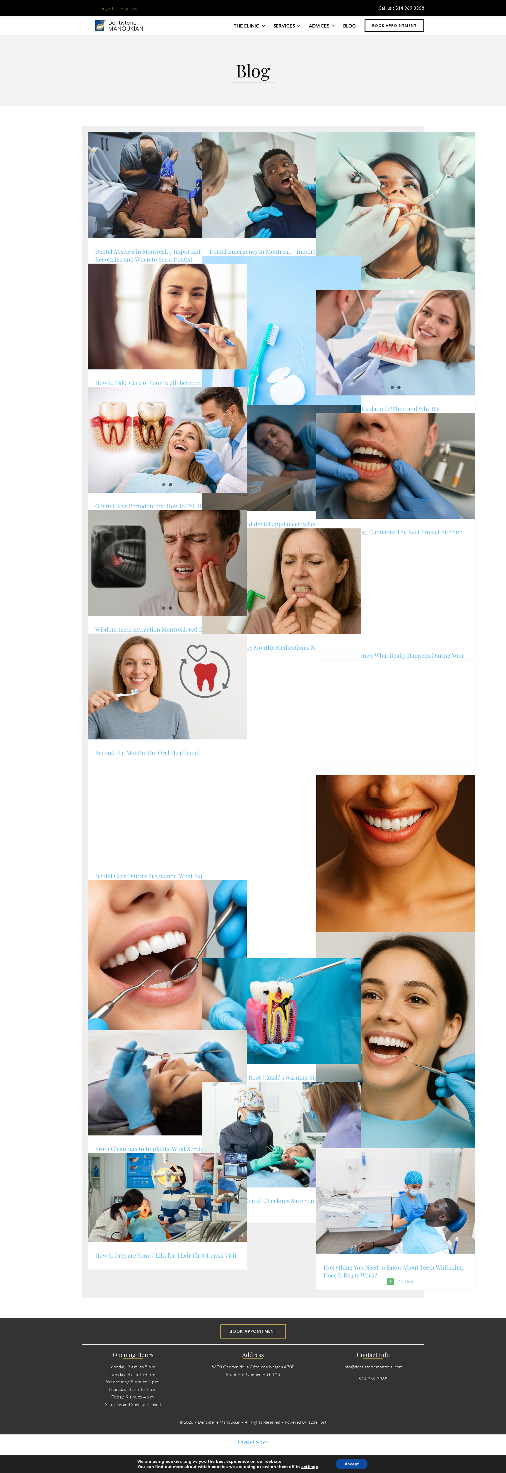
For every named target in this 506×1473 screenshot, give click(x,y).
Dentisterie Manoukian (220, 1422)
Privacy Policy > (253, 1441)
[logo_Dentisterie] (119, 22)
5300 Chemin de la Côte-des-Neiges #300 (253, 1367)
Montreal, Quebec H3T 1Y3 (253, 1374)
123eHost (317, 1422)
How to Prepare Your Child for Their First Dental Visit (166, 1255)
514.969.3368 (372, 1379)
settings (309, 1466)
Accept (352, 1464)
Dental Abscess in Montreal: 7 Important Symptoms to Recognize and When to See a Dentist (166, 255)
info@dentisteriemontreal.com (373, 1367)
